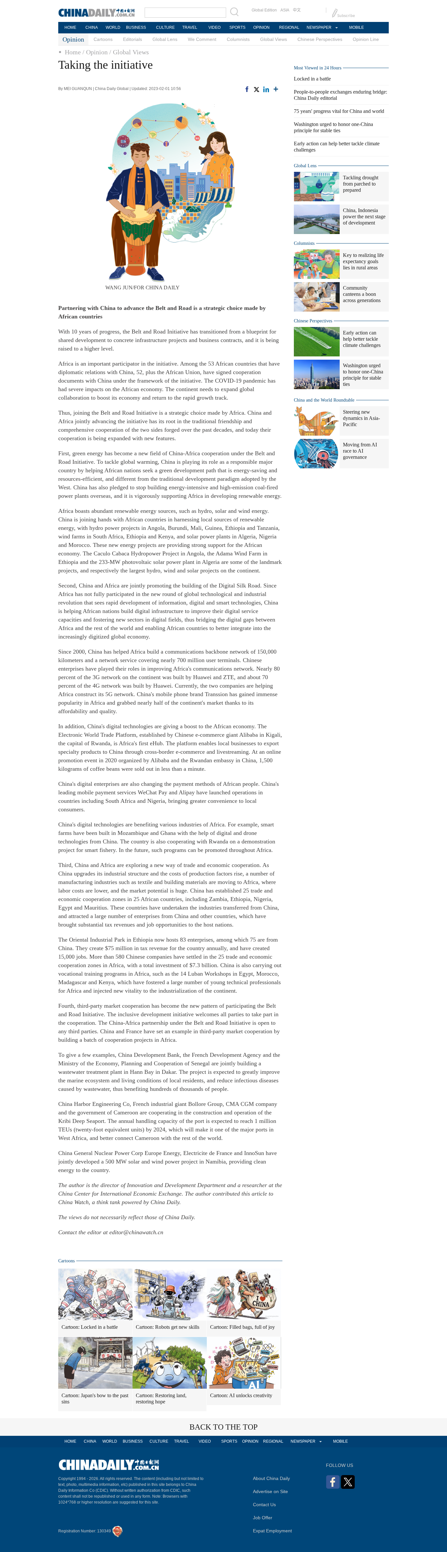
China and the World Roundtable (324, 400)
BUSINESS (136, 27)
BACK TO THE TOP (223, 1427)
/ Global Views (129, 52)
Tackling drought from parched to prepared (360, 184)
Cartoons (103, 39)
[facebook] (247, 88)
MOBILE (356, 27)
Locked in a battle (312, 78)
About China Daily (271, 1478)
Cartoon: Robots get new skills (167, 1327)
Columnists (238, 39)
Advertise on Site (270, 1491)
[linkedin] (266, 88)
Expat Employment (272, 1530)
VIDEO (214, 27)
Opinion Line (366, 39)
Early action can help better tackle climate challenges (362, 339)
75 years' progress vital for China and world (339, 111)
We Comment (202, 39)
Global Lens (164, 39)
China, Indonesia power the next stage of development (364, 217)
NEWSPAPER (319, 27)
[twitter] (256, 88)
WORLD (113, 27)
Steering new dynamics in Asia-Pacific (361, 418)
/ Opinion (95, 52)
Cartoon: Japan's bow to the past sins (95, 1398)
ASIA (284, 10)
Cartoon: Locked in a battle (90, 1327)
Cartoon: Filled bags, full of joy (242, 1327)
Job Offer (262, 1517)
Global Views (273, 39)
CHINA (91, 27)
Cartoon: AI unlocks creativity (241, 1395)
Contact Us (264, 1504)
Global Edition (264, 10)
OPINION (261, 27)
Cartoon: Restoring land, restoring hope (161, 1398)
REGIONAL (289, 27)
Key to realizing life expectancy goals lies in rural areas (363, 261)
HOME (70, 27)
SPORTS (237, 27)
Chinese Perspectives (319, 39)
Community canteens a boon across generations (362, 294)
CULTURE (165, 27)
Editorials (132, 39)
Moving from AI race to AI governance (360, 451)
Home (73, 52)
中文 (297, 10)
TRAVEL (189, 27)
